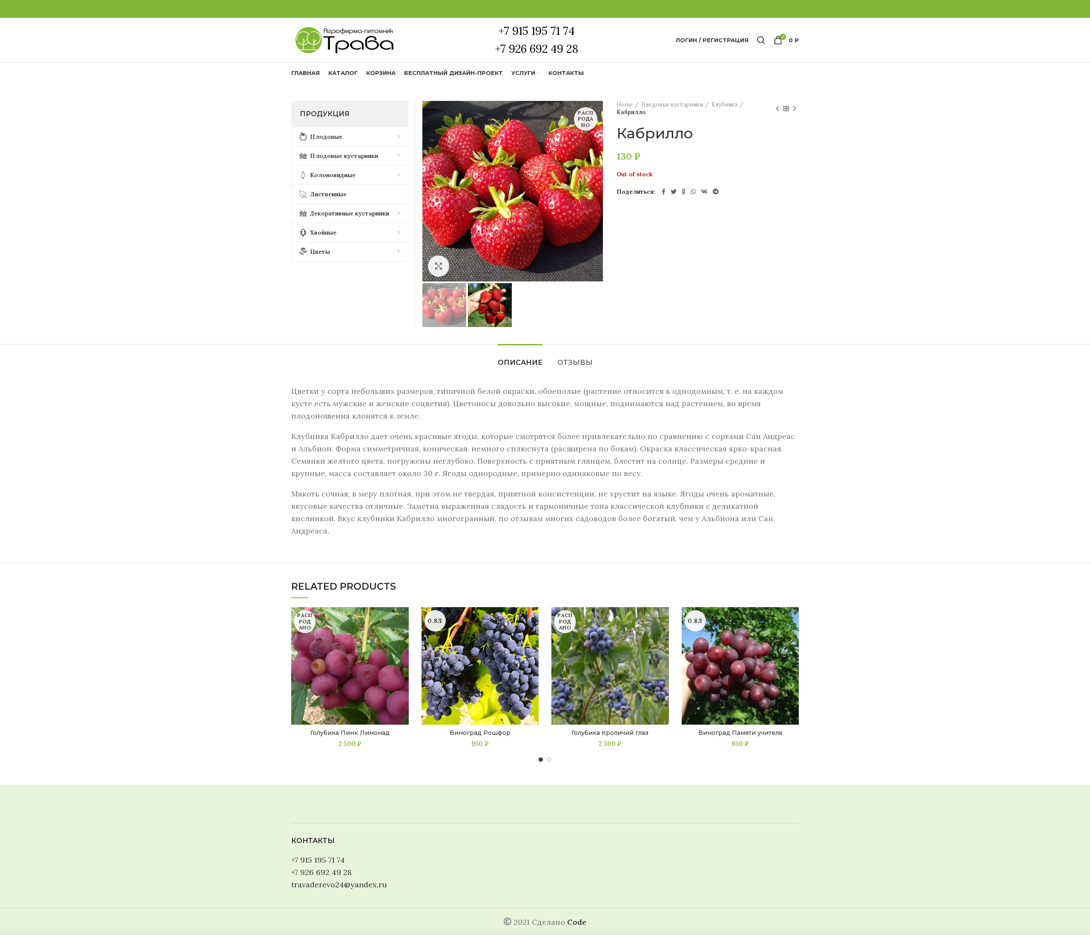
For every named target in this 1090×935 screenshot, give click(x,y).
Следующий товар (794, 108)
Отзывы (575, 363)
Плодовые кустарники (672, 104)
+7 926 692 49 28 (321, 872)
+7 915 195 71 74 (318, 860)
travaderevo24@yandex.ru (339, 884)
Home (625, 104)
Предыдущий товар (777, 108)
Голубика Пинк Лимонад (350, 733)
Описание (520, 363)
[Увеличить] (438, 266)
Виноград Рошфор (480, 733)
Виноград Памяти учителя (740, 733)
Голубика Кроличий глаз (609, 733)
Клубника (724, 104)
